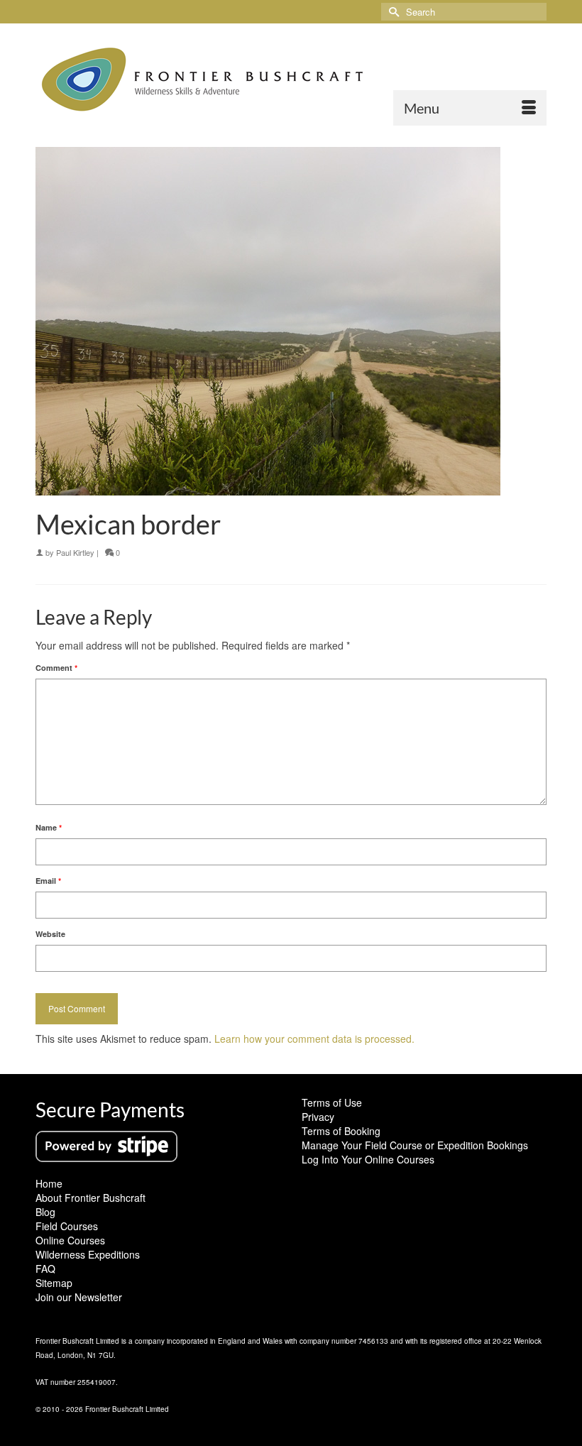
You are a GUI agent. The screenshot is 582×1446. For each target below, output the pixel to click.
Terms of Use (332, 1102)
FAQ (45, 1268)
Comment (56, 667)
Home (48, 1183)
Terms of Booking (341, 1131)
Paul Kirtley (75, 552)
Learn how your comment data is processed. (314, 1038)
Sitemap (53, 1283)
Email (48, 880)
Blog (45, 1212)
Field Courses (66, 1226)
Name (48, 827)
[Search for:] (464, 12)
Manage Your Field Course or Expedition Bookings (415, 1145)
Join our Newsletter (78, 1297)
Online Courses (70, 1240)
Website (50, 934)
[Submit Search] (391, 12)
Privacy (318, 1117)
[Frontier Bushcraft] (291, 79)
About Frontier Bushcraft (90, 1197)
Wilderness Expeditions (87, 1254)
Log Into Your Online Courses (368, 1159)
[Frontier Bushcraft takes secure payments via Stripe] (106, 1145)
